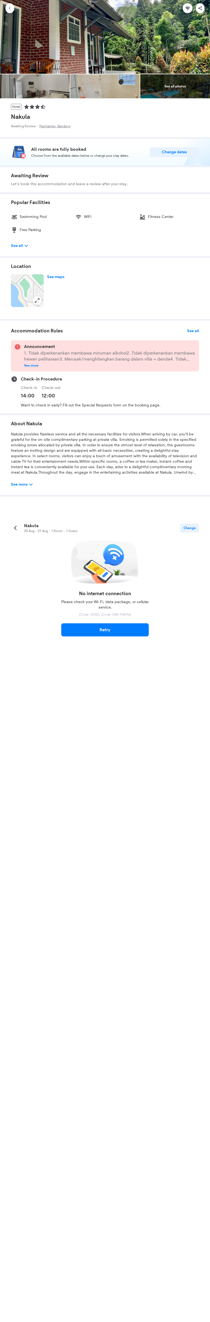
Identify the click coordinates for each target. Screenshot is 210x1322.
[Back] (9, 8)
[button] (27, 290)
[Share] (200, 8)
